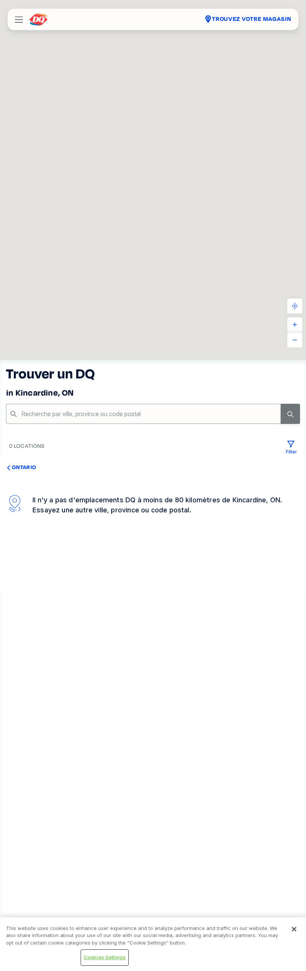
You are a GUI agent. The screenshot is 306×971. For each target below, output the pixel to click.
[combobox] (153, 414)
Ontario (24, 467)
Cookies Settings (105, 957)
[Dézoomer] (294, 339)
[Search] (290, 414)
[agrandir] (294, 324)
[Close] (294, 929)
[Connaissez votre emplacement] (294, 306)
